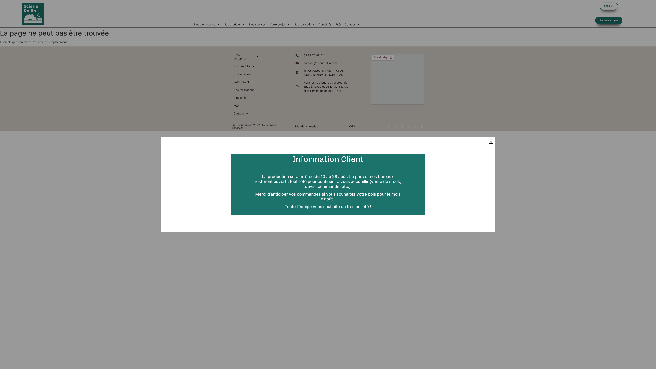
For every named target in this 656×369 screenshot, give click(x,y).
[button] (491, 141)
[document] (328, 184)
